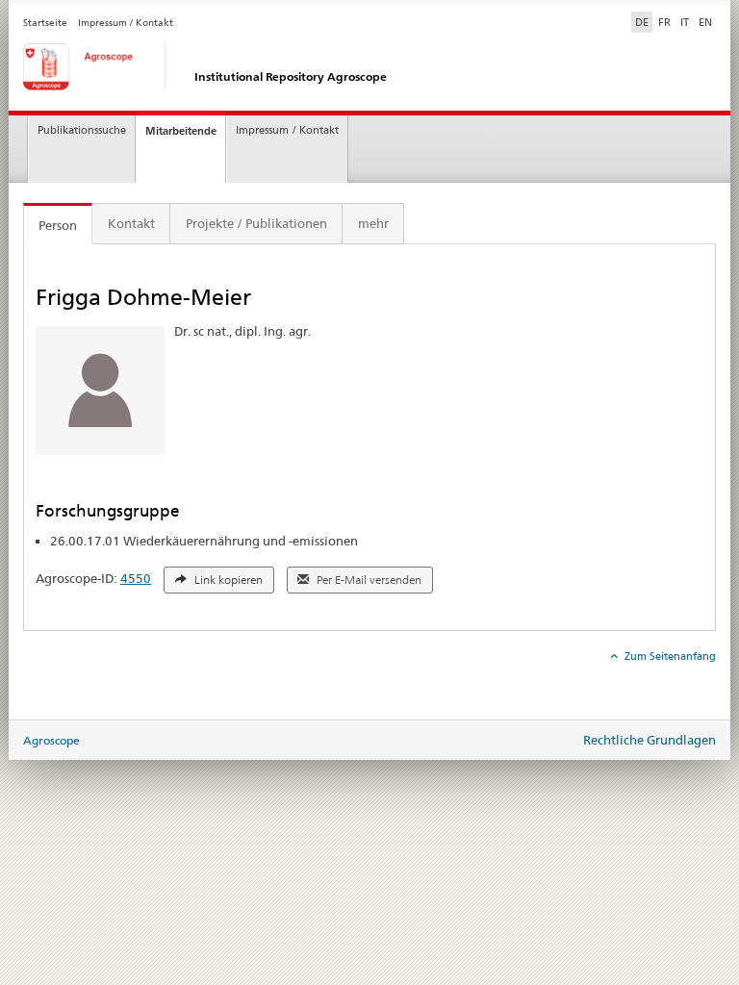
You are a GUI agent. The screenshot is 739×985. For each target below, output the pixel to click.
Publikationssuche (82, 130)
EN (705, 22)
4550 (135, 578)
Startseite (45, 22)
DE (643, 21)
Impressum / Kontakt (125, 22)
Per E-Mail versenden (367, 580)
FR (664, 22)
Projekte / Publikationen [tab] (256, 223)
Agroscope (51, 740)
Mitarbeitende (181, 131)
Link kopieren (227, 580)
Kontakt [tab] (131, 223)
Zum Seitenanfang (669, 656)
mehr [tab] (373, 223)
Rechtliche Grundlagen (649, 739)
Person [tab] (57, 225)
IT (684, 22)
